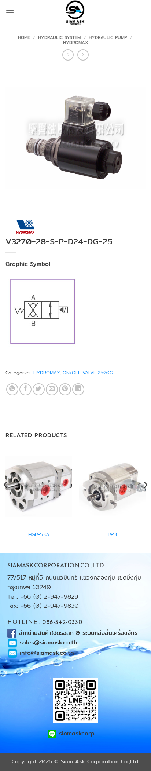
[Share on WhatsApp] (12, 389)
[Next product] (68, 55)
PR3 (112, 534)
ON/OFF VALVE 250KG (88, 372)
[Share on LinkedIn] (78, 389)
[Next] (145, 499)
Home (24, 37)
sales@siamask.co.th (48, 642)
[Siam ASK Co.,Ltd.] (75, 13)
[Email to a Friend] (52, 389)
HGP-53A (38, 534)
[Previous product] (83, 55)
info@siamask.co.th (47, 652)
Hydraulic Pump (108, 37)
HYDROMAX (75, 42)
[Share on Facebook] (25, 389)
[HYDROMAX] (25, 227)
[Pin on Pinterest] (65, 389)
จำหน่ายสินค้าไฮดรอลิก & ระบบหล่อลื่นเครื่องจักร (79, 632)
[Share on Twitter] (39, 389)
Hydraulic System (59, 37)
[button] (9, 13)
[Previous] (5, 499)
